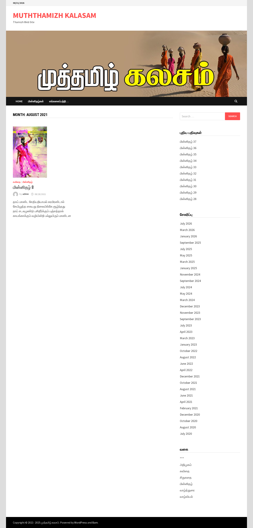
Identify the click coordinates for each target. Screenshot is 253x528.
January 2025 (188, 268)
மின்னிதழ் (28, 181)
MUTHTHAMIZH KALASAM (54, 15)
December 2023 (190, 306)
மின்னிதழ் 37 (188, 142)
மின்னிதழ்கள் (36, 101)
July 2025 (186, 249)
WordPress (80, 522)
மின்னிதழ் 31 (188, 180)
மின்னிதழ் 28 (188, 199)
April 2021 (186, 402)
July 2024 (186, 287)
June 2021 (186, 395)
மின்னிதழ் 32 (188, 173)
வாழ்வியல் (186, 497)
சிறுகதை (186, 477)
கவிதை (17, 181)
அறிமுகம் (186, 465)
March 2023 (187, 338)
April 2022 (186, 370)
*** (182, 458)
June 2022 (186, 364)
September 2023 (190, 319)
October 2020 (188, 421)
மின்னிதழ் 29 (188, 192)
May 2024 (186, 293)
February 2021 (189, 408)
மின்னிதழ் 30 (188, 186)
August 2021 (188, 389)
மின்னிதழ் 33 (188, 167)
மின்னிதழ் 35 (188, 154)
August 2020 (188, 427)
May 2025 (186, 255)
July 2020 (186, 434)
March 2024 (187, 300)
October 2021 (188, 383)
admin (26, 194)
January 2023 (188, 344)
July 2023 (186, 325)
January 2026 (188, 236)
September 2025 (190, 243)
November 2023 (190, 313)
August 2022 (188, 357)
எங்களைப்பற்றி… (59, 101)
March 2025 (187, 262)
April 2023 (186, 332)
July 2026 (186, 223)
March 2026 (187, 230)
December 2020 (190, 414)
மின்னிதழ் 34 (188, 161)
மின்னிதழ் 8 (23, 187)
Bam (95, 522)
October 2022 (188, 351)
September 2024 (190, 281)
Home (19, 101)
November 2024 (190, 274)
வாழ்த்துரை (187, 490)
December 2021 (190, 376)
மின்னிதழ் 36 (188, 148)
